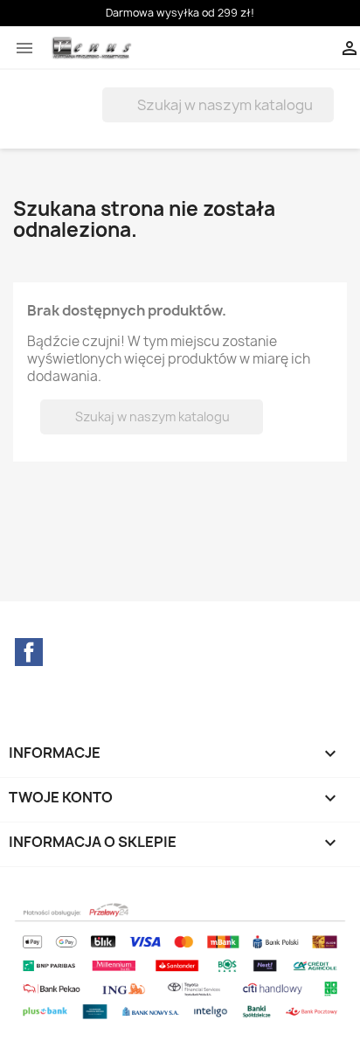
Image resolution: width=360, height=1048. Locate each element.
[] (327, 117)
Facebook (29, 652)
